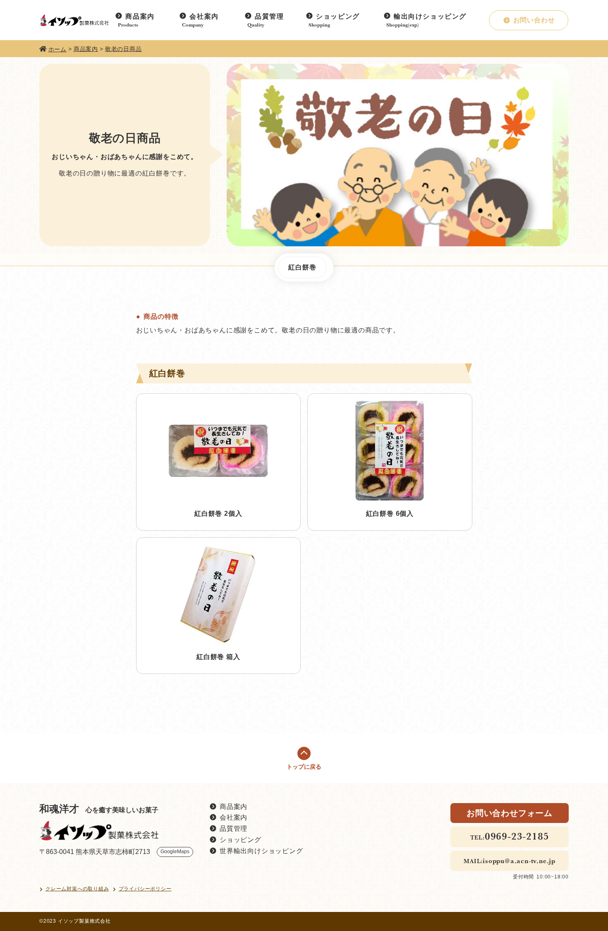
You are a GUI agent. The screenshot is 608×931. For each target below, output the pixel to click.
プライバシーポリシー (145, 889)
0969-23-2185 (517, 836)
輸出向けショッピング (430, 16)
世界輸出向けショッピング (261, 850)
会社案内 (203, 16)
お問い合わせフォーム (510, 813)
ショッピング (338, 16)
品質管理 (269, 16)
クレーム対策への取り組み (77, 889)
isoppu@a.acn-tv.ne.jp (519, 860)
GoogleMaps (174, 851)
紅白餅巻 (302, 267)
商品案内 (139, 16)
